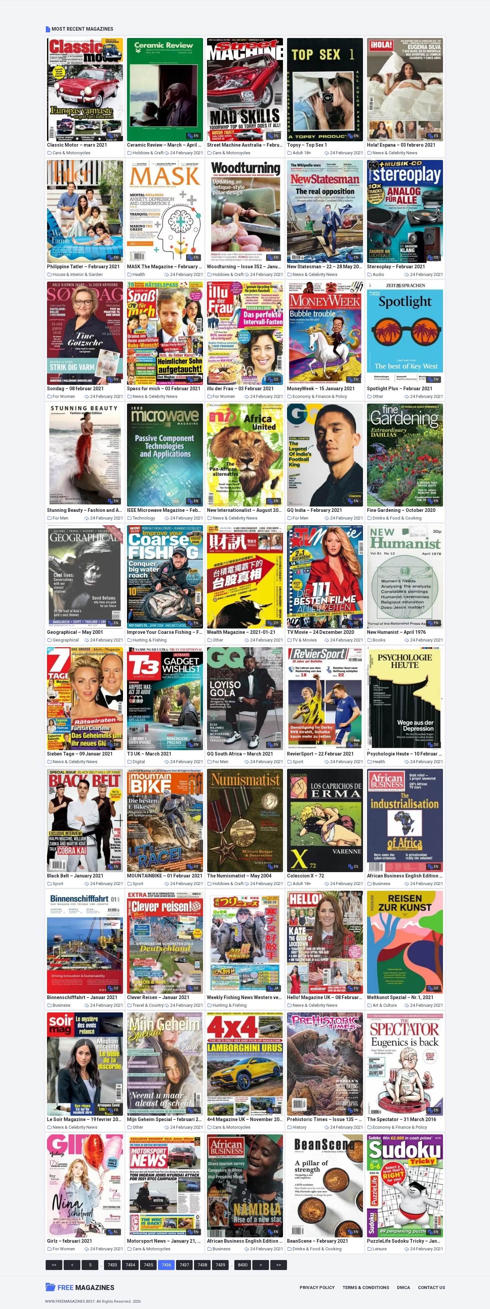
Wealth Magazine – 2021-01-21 (241, 632)
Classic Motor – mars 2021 (77, 145)
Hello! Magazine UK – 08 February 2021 (325, 997)
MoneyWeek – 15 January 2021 (321, 388)
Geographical (66, 640)
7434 (130, 1264)
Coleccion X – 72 (305, 875)
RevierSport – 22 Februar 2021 (320, 753)
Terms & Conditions (366, 1287)
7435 (148, 1264)
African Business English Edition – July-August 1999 (245, 1241)
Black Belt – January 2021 (75, 875)
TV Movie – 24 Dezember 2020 (320, 632)
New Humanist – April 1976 (396, 632)
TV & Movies (305, 640)
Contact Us (431, 1287)
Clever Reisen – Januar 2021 (158, 997)
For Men (60, 518)
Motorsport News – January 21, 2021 (165, 1241)
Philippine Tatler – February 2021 (83, 266)
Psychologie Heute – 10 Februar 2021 (405, 753)
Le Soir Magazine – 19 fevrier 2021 (85, 1119)
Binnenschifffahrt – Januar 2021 (82, 997)
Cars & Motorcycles (71, 152)
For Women (64, 396)
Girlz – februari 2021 (69, 1241)
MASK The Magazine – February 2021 (165, 266)
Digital (139, 761)
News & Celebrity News (395, 152)
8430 (242, 1264)
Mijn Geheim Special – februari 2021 (165, 1119)
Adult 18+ (302, 152)
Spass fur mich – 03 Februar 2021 (163, 388)
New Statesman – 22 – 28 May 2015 (325, 266)
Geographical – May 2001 (75, 632)
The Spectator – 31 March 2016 (401, 1119)
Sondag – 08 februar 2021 (75, 388)
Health (139, 274)
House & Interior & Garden (78, 274)
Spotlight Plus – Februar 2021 (399, 388)
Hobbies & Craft (148, 152)
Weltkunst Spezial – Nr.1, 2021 (400, 997)
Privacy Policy (317, 1287)
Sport (298, 761)
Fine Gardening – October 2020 (401, 510)
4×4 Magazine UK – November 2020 (245, 1119)
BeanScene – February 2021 (317, 1241)
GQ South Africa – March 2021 (240, 753)
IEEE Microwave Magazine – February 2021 (165, 510)
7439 (220, 1264)
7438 (202, 1264)
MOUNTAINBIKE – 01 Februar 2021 (164, 875)
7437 (184, 1264)
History (299, 1127)
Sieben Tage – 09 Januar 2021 (80, 753)
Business (381, 883)
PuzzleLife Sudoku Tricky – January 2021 (405, 1241)
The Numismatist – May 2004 (239, 875)
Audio (378, 274)
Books (379, 640)
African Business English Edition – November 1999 (405, 875)
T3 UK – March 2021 (149, 753)
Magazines (86, 1288)
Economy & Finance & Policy (320, 396)
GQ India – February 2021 (314, 510)
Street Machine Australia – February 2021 (245, 145)
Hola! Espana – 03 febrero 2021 (401, 145)
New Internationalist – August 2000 (245, 510)
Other (378, 396)
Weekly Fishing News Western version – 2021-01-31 (245, 997)
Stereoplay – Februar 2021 (396, 266)
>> (278, 1264)
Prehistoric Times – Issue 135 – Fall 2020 (325, 1119)
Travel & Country (148, 1005)
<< (54, 1264)
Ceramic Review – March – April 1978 (165, 145)
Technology (144, 518)
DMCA (403, 1287)
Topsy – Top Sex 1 (307, 145)
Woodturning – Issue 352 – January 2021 (245, 266)
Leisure (380, 1248)
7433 (112, 1264)
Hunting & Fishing (150, 640)
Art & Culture (385, 1005)
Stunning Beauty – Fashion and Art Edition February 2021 (85, 510)
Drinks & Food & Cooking (397, 518)
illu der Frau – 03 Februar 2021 (240, 388)
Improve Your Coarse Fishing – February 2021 (165, 632)
